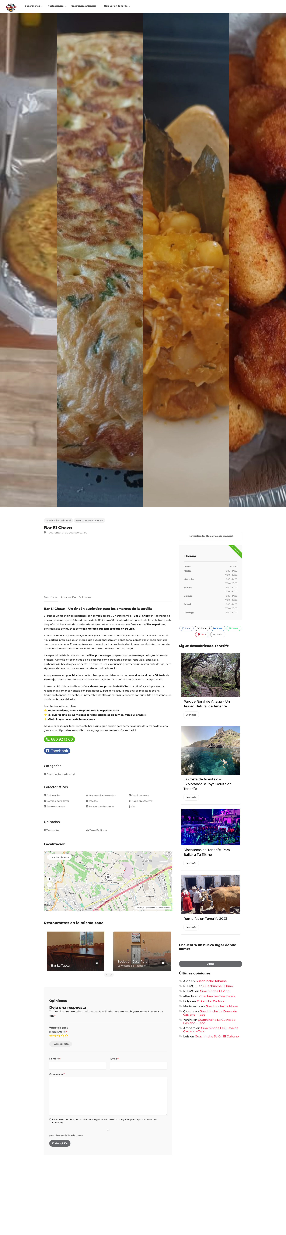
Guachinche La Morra (222, 1006)
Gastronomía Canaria (83, 5)
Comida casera (140, 795)
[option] (186, 260)
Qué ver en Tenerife (116, 5)
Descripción (51, 597)
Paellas (93, 801)
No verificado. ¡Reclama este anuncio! (211, 536)
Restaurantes (55, 5)
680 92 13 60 (61, 739)
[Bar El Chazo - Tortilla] (100, 260)
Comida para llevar (58, 801)
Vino (133, 806)
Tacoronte (81, 520)
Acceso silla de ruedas (102, 795)
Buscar (210, 964)
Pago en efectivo (142, 801)
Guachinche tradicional (58, 520)
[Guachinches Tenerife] (11, 7)
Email (114, 1059)
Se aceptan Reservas (101, 806)
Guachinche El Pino (218, 986)
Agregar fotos (62, 1044)
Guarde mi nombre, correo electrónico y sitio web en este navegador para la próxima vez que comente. (104, 1121)
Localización (68, 597)
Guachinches (32, 5)
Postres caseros (56, 806)
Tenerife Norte (95, 520)
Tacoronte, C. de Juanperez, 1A (67, 532)
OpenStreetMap (152, 908)
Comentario (57, 1074)
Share (187, 628)
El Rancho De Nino (211, 1001)
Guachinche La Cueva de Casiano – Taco (210, 1013)
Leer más (191, 714)
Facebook (59, 751)
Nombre (54, 1059)
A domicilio (53, 795)
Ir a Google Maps (60, 857)
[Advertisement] (108, 566)
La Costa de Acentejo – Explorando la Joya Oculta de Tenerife (207, 784)
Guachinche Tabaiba (211, 981)
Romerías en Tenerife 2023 (205, 919)
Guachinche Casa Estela (217, 996)
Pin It (203, 634)
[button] (49, 878)
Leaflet (139, 908)
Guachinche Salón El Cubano (217, 1036)
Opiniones (85, 597)
